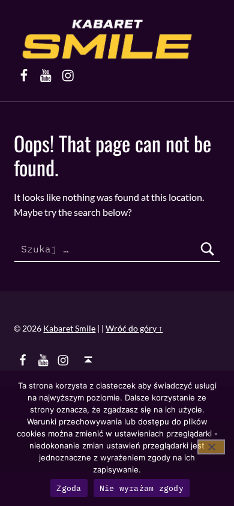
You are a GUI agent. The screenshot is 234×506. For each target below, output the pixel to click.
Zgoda (68, 488)
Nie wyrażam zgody (142, 488)
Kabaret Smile (69, 328)
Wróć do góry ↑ (134, 328)
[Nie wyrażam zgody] (211, 446)
